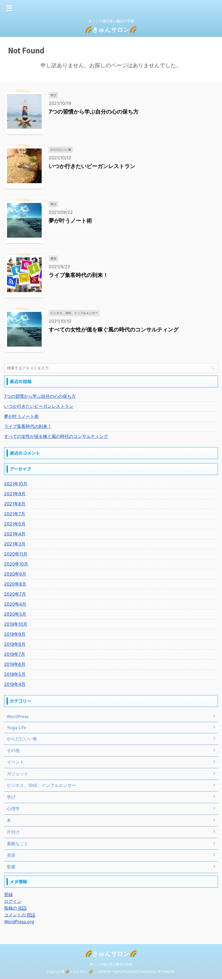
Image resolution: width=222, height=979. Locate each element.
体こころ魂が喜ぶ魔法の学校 (111, 964)
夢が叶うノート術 (70, 220)
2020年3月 (15, 614)
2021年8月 (14, 503)
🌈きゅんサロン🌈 (114, 29)
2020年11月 (15, 554)
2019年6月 (14, 664)
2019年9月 (14, 634)
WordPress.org (19, 921)
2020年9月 (15, 574)
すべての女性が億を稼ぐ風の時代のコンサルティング (114, 329)
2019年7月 (14, 654)
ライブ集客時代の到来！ (78, 275)
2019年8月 (14, 644)
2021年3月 (14, 544)
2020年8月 (15, 584)
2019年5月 (14, 674)
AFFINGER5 (166, 972)
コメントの (19, 914)
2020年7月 (15, 594)
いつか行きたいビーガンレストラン (92, 166)
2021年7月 (14, 513)
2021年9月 (14, 493)
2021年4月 (14, 534)
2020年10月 (16, 564)
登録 (8, 894)
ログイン (12, 901)
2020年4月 (15, 604)
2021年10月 (15, 483)
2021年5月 (14, 523)
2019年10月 (15, 624)
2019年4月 (14, 684)
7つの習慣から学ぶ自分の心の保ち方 (94, 111)
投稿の (15, 908)
